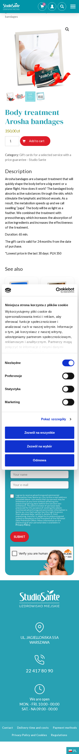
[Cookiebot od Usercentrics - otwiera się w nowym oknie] (56, 290)
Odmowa (39, 460)
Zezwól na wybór (39, 446)
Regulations (59, 735)
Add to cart (36, 141)
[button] (67, 29)
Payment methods (65, 727)
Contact (7, 727)
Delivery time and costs (33, 727)
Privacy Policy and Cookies (29, 735)
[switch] (68, 376)
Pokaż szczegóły (53, 419)
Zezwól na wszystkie (39, 432)
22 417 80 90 (39, 670)
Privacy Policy (23, 524)
